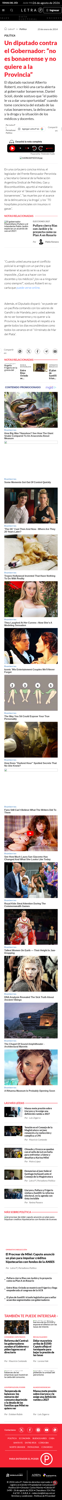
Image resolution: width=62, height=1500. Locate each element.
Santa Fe (18, 1442)
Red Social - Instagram (38, 1429)
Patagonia (33, 1447)
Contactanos (10, 1430)
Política (23, 29)
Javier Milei (28, 2)
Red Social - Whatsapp (54, 1429)
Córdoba (43, 1442)
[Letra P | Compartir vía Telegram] (46, 351)
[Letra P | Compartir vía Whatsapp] (19, 351)
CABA (52, 1438)
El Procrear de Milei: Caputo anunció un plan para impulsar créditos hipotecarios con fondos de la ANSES (30, 1257)
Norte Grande (17, 1447)
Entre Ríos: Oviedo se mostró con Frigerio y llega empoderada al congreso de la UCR (31, 1289)
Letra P (11, 29)
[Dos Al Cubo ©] (14, 1475)
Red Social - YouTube (46, 1429)
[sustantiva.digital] (49, 1475)
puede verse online (28, 287)
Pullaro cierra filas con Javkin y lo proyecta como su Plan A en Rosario (29, 1279)
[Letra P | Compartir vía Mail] (55, 351)
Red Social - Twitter (21, 1429)
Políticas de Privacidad (44, 1495)
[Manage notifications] (55, 1482)
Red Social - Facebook (29, 1429)
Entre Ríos (30, 1442)
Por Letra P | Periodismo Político (10, 129)
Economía (24, 1438)
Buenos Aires (40, 1438)
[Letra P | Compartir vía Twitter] (28, 351)
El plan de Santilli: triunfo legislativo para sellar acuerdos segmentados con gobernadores (31, 1298)
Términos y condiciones (22, 1495)
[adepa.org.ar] (36, 1475)
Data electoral (28, 17)
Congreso (46, 1447)
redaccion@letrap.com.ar (43, 1493)
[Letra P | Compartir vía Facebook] (37, 351)
